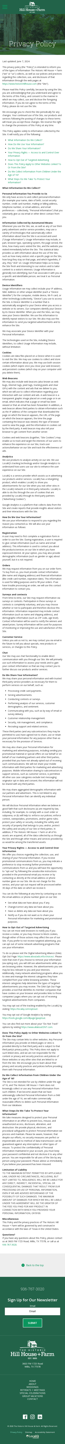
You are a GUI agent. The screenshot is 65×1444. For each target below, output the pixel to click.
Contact (32, 1398)
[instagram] (32, 1416)
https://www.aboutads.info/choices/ (36, 956)
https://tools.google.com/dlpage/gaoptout (23, 1017)
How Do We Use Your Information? (26, 144)
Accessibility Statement (45, 1432)
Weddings (32, 1386)
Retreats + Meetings (32, 1390)
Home (32, 1380)
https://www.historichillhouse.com (19, 83)
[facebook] (25, 1416)
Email (32, 1305)
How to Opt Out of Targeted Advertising (28, 159)
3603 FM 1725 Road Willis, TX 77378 (32, 1365)
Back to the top (35, 1265)
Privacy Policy (32, 43)
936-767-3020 (9, 1244)
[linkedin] (40, 1416)
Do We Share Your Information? (24, 148)
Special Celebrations (32, 1393)
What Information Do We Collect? (25, 140)
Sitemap (28, 1432)
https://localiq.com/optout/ (24, 1008)
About (32, 1383)
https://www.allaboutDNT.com (36, 1027)
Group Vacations (32, 1396)
